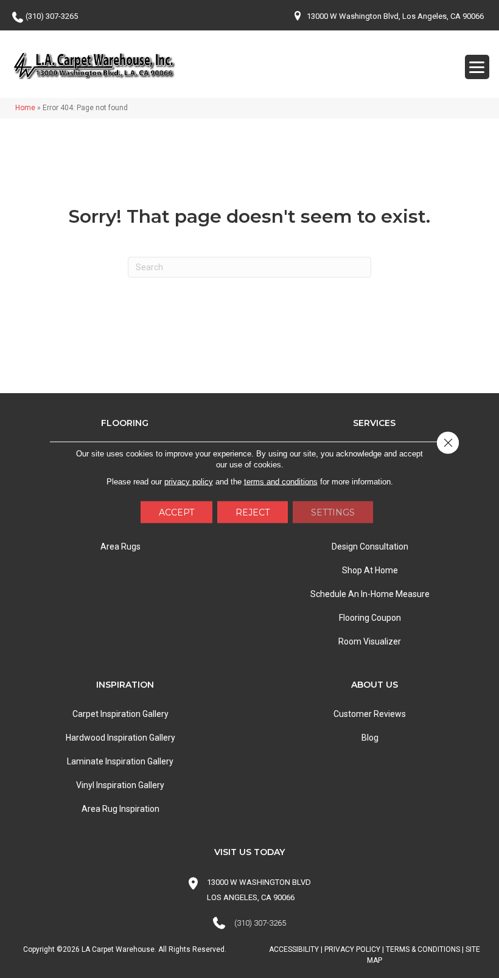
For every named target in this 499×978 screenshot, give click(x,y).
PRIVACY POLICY (352, 949)
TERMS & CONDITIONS (423, 949)
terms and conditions (281, 481)
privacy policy (188, 481)
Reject (253, 511)
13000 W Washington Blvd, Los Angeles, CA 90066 (395, 16)
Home (25, 107)
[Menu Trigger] (477, 67)
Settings (333, 511)
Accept (176, 511)
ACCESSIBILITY (294, 949)
